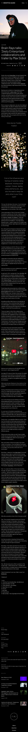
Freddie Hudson (5, 63)
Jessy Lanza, (13, 91)
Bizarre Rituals (7, 280)
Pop (2, 647)
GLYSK (18, 368)
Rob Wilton (10, 465)
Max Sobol (18, 452)
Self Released (5, 634)
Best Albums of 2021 (6, 677)
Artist (2, 628)
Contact (14, 730)
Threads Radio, (14, 253)
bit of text (6, 322)
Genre (2, 642)
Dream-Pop (4, 644)
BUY (20, 63)
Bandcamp (4, 573)
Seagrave (23, 83)
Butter (9, 217)
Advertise (14, 728)
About (14, 725)
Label (2, 632)
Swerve (16, 217)
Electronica (4, 646)
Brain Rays (12, 75)
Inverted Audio (9, 3)
